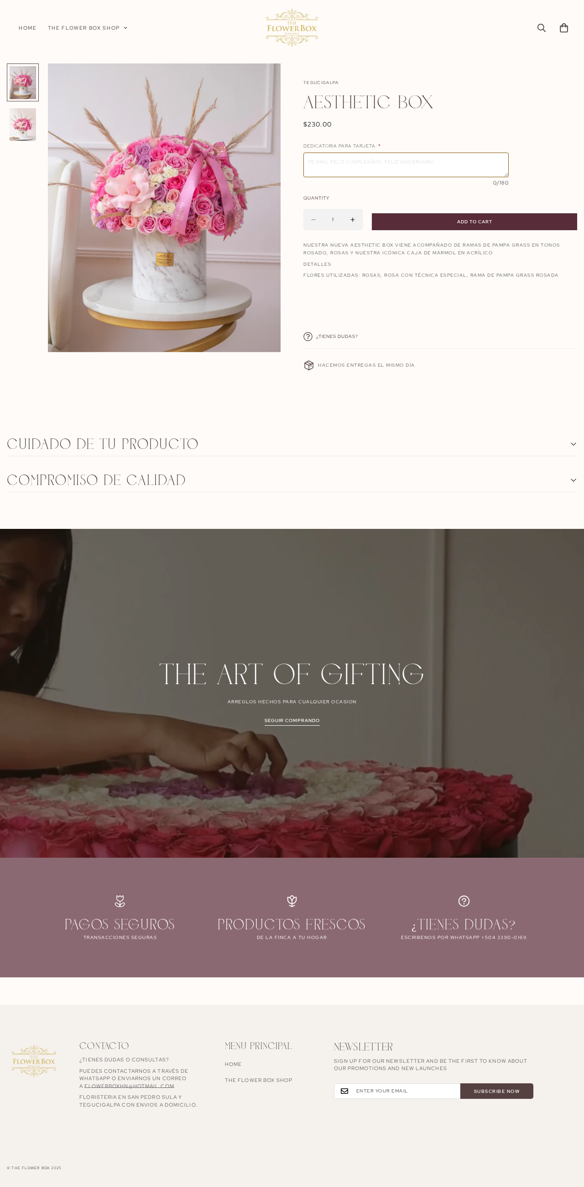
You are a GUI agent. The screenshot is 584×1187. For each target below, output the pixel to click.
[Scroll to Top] (566, 1137)
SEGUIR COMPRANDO (292, 720)
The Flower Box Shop (84, 28)
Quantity (316, 198)
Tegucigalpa (321, 82)
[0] (563, 27)
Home (28, 28)
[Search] (541, 28)
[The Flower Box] (292, 28)
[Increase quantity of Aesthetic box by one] (352, 220)
